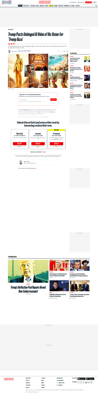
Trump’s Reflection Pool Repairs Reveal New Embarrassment (28, 289)
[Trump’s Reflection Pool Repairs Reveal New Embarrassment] (87, 61)
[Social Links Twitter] (81, 382)
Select (19, 144)
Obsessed (42, 5)
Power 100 (60, 5)
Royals (46, 5)
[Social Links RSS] (89, 382)
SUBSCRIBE (88, 2)
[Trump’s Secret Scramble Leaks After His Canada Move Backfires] (87, 98)
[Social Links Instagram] (83, 382)
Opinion (55, 5)
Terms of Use (33, 101)
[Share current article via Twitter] (61, 51)
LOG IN (94, 2)
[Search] (96, 5)
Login (44, 152)
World (42, 382)
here (35, 168)
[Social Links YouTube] (86, 382)
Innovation (66, 5)
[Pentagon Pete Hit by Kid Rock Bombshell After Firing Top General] (87, 88)
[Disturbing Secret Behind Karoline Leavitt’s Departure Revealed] (87, 71)
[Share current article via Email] (64, 51)
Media (37, 5)
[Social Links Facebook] (78, 382)
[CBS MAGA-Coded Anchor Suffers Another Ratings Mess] (87, 80)
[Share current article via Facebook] (58, 51)
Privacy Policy (39, 101)
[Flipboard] (91, 382)
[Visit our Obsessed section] (11, 2)
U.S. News (72, 5)
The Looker (32, 5)
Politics (51, 5)
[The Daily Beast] (45, 2)
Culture (43, 385)
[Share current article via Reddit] (67, 51)
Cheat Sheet (26, 5)
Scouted (77, 5)
